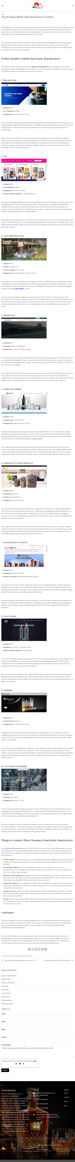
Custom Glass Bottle (8, 983)
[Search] (73, 5)
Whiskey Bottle (6, 1000)
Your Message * (6, 1045)
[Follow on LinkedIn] (34, 1127)
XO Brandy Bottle (7, 1004)
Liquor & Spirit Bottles (8, 976)
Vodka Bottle (5, 997)
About (66, 1093)
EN (51, 1123)
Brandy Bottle (6, 979)
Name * (3, 1014)
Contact (67, 1097)
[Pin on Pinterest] (42, 949)
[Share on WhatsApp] (29, 949)
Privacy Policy (42, 1149)
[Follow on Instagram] (37, 1122)
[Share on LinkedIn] (45, 949)
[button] (2, 5)
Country (4, 1037)
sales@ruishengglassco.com (45, 1093)
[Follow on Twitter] (41, 1122)
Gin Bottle (4, 986)
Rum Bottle (5, 990)
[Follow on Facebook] (34, 1122)
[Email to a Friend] (39, 949)
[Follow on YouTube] (37, 1127)
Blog (2, 14)
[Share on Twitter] (35, 949)
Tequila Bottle (6, 993)
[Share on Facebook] (32, 949)
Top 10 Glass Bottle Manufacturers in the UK (19, 960)
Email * (3, 1021)
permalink (28, 956)
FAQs (66, 1101)
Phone (3, 1029)
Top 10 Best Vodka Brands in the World (57, 960)
